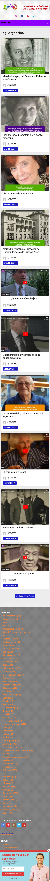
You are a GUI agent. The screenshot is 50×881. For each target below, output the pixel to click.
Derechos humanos (12, 674)
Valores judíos (9, 809)
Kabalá (6, 734)
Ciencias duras (9, 655)
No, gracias (13, 878)
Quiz (5, 773)
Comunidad (9, 538)
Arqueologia (8, 619)
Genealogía (9, 368)
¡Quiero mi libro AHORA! (13, 874)
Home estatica (10, 847)
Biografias (9, 90)
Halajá (6, 714)
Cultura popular (10, 668)
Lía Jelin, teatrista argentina (18, 193)
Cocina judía (8, 658)
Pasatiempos (9, 763)
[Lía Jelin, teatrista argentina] (25, 173)
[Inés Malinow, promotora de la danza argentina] (25, 114)
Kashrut (6, 737)
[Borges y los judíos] (25, 557)
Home (6, 844)
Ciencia (6, 651)
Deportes (7, 671)
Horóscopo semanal (12, 724)
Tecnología (8, 793)
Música (6, 753)
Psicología (8, 770)
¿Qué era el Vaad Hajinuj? (24, 298)
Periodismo (8, 766)
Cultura (6, 665)
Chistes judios (9, 648)
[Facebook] (3, 825)
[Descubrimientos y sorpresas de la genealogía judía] (25, 334)
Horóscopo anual (11, 720)
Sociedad (7, 786)
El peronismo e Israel (14, 472)
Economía (7, 678)
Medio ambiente (10, 747)
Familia (6, 701)
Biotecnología (9, 642)
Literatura (9, 585)
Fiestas (6, 704)
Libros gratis (9, 740)
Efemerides (9, 148)
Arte (5, 622)
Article (6, 625)
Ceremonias (8, 645)
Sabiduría (7, 776)
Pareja (6, 760)
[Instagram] (14, 825)
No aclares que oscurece (14, 757)
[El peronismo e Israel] (25, 451)
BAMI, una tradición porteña (18, 527)
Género (6, 711)
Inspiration (8, 730)
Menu (4, 22)
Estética (7, 697)
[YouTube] (24, 825)
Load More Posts (26, 596)
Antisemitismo (10, 615)
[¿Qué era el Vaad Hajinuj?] (25, 282)
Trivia (5, 803)
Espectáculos (9, 694)
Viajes (5, 812)
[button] (18, 857)
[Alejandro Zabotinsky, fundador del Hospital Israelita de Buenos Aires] (25, 228)
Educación (8, 310)
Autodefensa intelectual (14, 632)
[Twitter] (19, 825)
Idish (5, 727)
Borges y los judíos (24, 573)
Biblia (5, 635)
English (6, 691)
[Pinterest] (8, 825)
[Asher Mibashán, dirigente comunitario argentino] (25, 393)
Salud (5, 780)
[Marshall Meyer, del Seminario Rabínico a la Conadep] (25, 56)
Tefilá (5, 796)
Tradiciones (8, 799)
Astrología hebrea (11, 628)
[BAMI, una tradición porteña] (25, 507)
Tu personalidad (10, 806)
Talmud (6, 789)
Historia (8, 483)
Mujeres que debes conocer (16, 750)
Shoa (5, 783)
